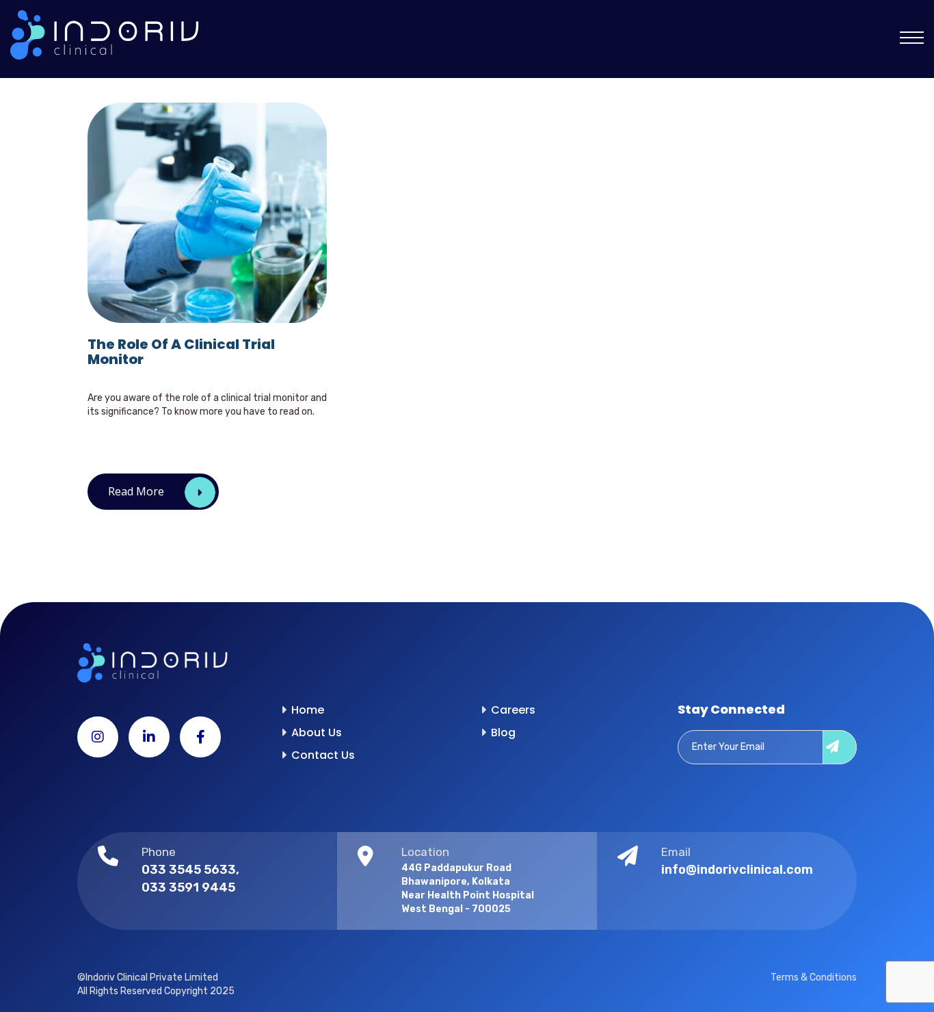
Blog (503, 732)
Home (307, 710)
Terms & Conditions (814, 977)
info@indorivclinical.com (737, 869)
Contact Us (323, 755)
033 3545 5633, (190, 869)
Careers (513, 710)
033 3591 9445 (188, 887)
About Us (316, 732)
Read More (136, 491)
